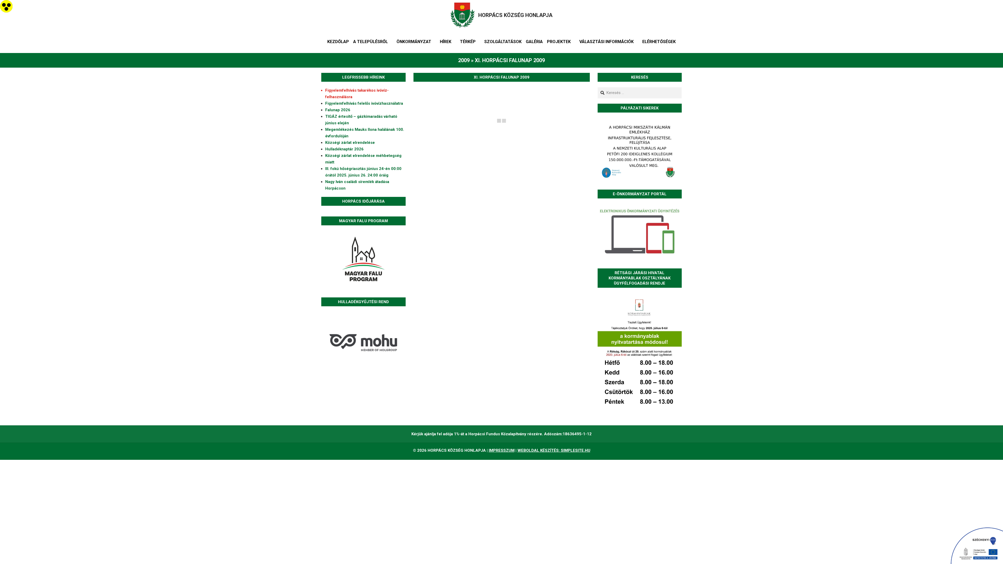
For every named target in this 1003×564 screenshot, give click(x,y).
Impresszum (502, 450)
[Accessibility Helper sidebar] (6, 6)
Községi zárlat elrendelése (350, 142)
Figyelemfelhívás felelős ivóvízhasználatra (364, 103)
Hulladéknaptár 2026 (344, 149)
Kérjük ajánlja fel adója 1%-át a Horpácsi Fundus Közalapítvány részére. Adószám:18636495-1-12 (501, 434)
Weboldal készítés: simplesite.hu (553, 450)
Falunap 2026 (337, 110)
